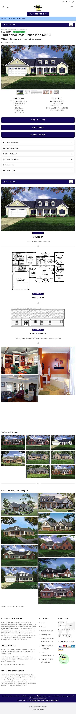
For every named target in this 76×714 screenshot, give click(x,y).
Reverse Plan (38, 233)
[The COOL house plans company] (64, 659)
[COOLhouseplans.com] (38, 7)
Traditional (19, 29)
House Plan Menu (9, 25)
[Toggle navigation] (71, 24)
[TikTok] (73, 2)
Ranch (14, 29)
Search (43, 627)
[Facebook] (66, 2)
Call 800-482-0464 (38, 14)
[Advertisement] (38, 418)
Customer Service (47, 631)
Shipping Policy (46, 635)
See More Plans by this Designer (12, 606)
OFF (15, 42)
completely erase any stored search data (45, 700)
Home (4, 18)
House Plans (12, 18)
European (9, 29)
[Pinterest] (63, 2)
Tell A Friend (39, 135)
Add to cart (38, 120)
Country (3, 29)
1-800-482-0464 (66, 630)
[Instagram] (69, 2)
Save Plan (39, 128)
